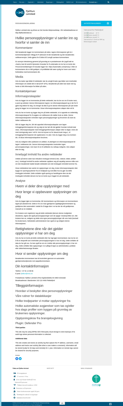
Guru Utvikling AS (36, 405)
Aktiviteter (40, 2)
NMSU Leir (69, 2)
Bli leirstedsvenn (81, 2)
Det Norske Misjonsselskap (41, 403)
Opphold (30, 2)
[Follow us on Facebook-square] (108, 23)
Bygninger (49, 2)
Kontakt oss (93, 2)
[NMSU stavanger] (96, 390)
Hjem (15, 2)
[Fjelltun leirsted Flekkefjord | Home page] (26, 12)
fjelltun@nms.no (27, 273)
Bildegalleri (60, 2)
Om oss (21, 2)
